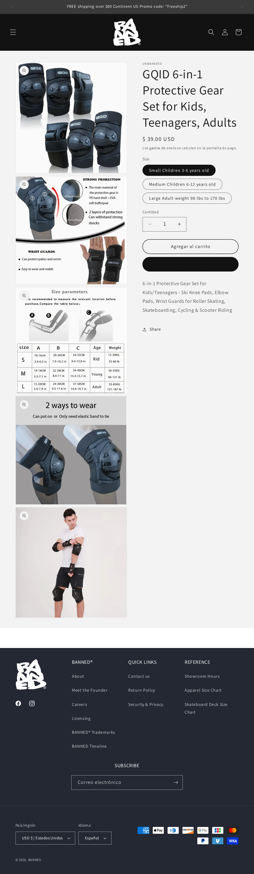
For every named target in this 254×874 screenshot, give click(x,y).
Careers (79, 704)
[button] (13, 32)
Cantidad (150, 212)
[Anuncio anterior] (12, 7)
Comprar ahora (190, 264)
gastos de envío (163, 148)
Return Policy (141, 690)
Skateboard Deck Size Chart (206, 708)
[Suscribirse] (175, 782)
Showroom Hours (202, 676)
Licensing (81, 718)
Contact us (139, 676)
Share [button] (155, 329)
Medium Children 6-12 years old (182, 184)
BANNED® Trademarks (93, 732)
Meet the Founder (90, 690)
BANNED (35, 860)
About (78, 676)
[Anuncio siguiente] (242, 7)
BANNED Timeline (89, 746)
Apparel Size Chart (203, 690)
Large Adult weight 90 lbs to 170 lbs (187, 198)
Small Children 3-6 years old (179, 170)
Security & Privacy (145, 704)
